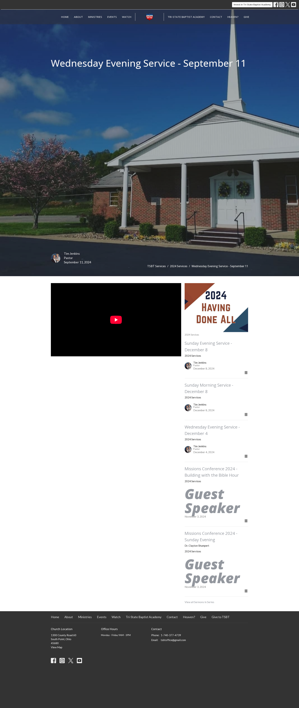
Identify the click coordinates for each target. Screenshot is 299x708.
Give (246, 17)
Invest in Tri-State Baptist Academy (252, 4)
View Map (56, 647)
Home (65, 17)
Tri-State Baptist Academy (186, 17)
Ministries (95, 17)
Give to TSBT (221, 617)
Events (112, 17)
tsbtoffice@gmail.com (173, 640)
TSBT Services (156, 266)
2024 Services (178, 266)
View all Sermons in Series (199, 602)
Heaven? (232, 17)
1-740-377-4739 (171, 635)
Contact (216, 17)
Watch (126, 17)
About (78, 17)
